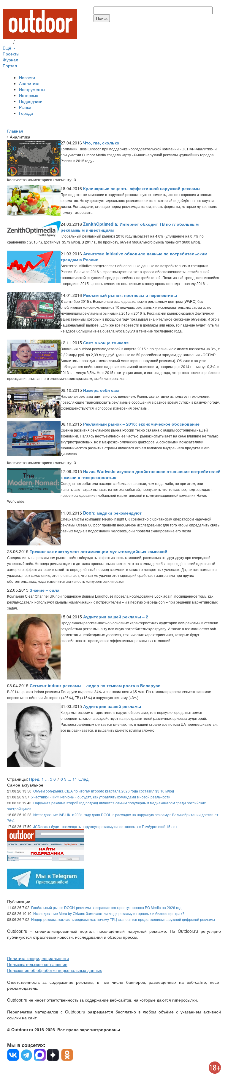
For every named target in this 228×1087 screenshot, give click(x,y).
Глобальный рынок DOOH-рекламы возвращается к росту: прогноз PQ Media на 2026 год (106, 907)
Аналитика (29, 83)
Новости (27, 77)
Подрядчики (30, 101)
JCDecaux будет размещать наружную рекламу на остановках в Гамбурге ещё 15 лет (105, 826)
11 (74, 779)
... (47, 779)
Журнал (10, 60)
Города (26, 113)
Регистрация (28, 42)
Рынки (25, 107)
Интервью (28, 95)
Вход (7, 42)
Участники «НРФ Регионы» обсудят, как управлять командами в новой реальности (100, 796)
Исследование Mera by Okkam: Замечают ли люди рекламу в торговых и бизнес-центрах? (108, 913)
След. (84, 779)
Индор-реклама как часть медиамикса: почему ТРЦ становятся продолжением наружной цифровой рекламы (123, 919)
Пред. (34, 779)
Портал (10, 66)
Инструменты (32, 89)
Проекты (11, 54)
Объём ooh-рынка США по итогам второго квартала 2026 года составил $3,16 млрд (103, 790)
